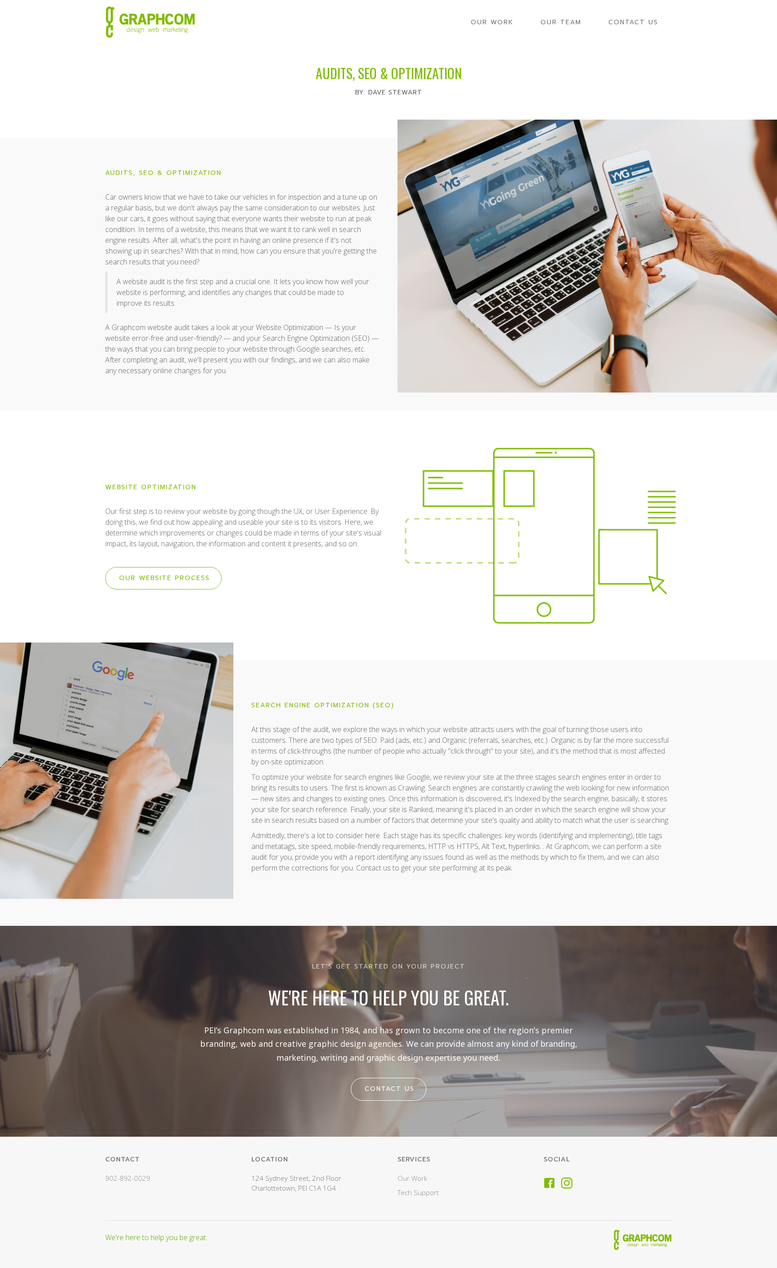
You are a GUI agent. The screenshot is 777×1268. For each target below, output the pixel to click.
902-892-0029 (127, 1178)
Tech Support (418, 1192)
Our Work (412, 1178)
